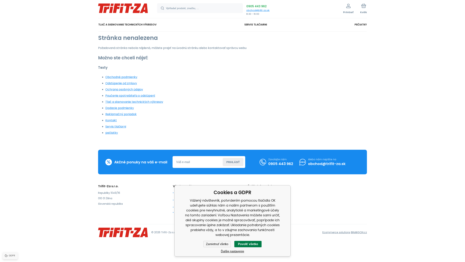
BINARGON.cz (359, 232)
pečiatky (111, 133)
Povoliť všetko (248, 244)
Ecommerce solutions (336, 232)
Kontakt (111, 120)
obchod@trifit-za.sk (258, 10)
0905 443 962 (256, 6)
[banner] (123, 9)
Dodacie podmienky (119, 108)
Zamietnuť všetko (217, 244)
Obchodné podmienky (121, 77)
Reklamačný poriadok (121, 114)
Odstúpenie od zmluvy (121, 83)
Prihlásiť (233, 162)
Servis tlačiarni (115, 126)
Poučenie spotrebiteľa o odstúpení (130, 96)
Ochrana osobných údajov (124, 89)
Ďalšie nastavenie (232, 251)
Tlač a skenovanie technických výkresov (134, 102)
